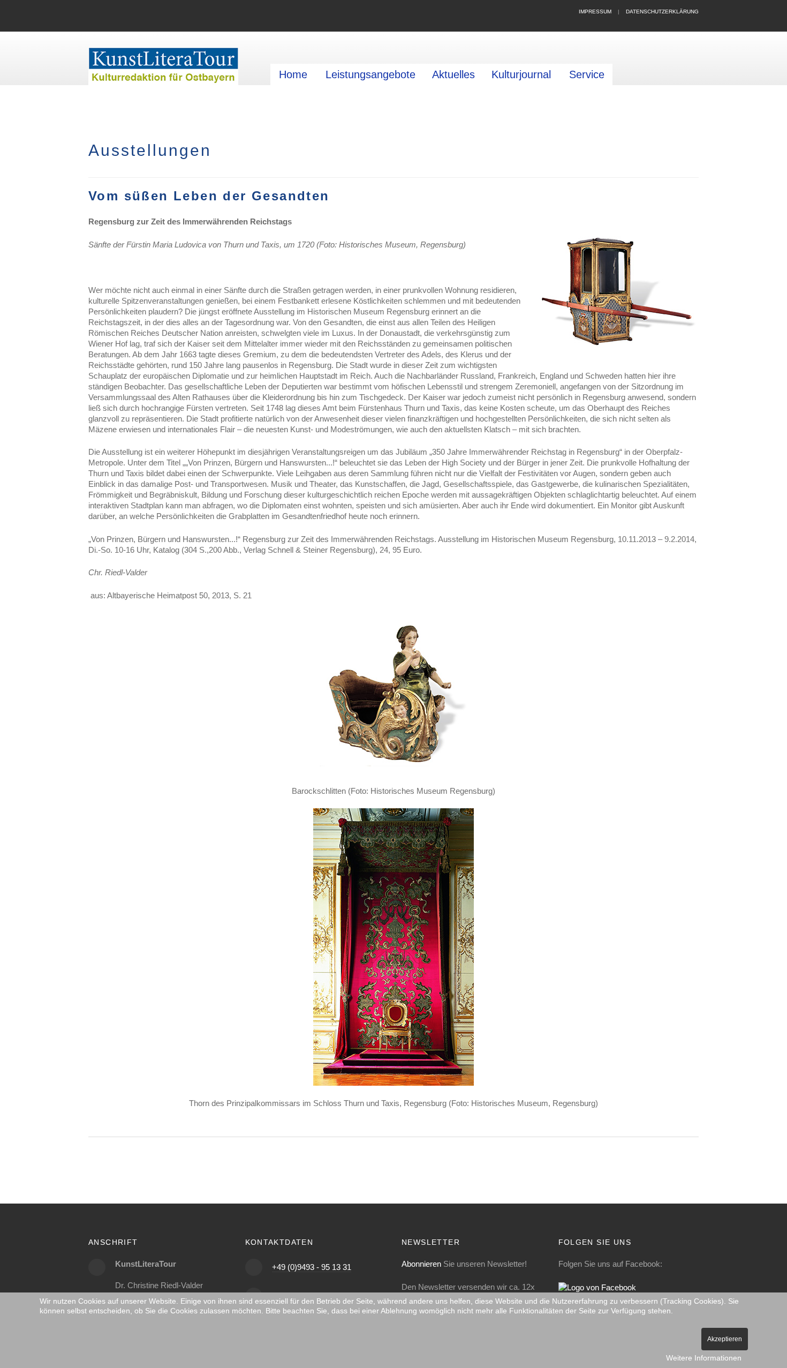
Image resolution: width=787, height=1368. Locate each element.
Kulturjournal (521, 74)
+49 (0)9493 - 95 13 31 (311, 1267)
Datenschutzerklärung (662, 11)
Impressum (595, 11)
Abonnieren (421, 1263)
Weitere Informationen (703, 1358)
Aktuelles (453, 74)
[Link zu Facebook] (597, 1286)
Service (586, 74)
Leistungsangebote (370, 74)
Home (293, 74)
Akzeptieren (724, 1339)
